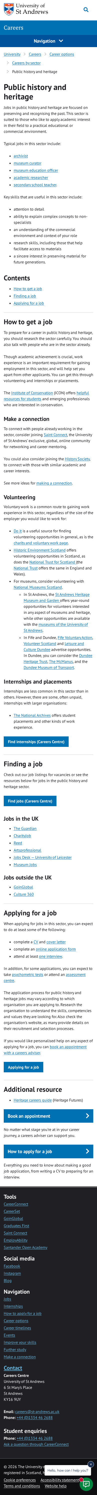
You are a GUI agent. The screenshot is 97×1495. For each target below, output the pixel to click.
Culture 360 (24, 894)
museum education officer (36, 170)
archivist (21, 155)
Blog (8, 1280)
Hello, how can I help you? (68, 1470)
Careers (13, 27)
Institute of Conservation (32, 392)
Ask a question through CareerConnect (36, 1444)
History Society (77, 458)
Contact (13, 1367)
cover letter (56, 941)
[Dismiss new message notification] (91, 1464)
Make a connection (20, 1356)
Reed (18, 842)
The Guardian (25, 828)
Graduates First (16, 1225)
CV (36, 941)
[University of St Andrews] (28, 9)
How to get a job (28, 288)
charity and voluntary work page (41, 542)
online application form (56, 948)
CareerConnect (16, 1203)
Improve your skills (20, 1342)
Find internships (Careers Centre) (36, 741)
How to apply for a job (23, 1313)
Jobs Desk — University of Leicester (43, 857)
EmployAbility (15, 1240)
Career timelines (17, 1327)
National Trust (26, 567)
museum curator (27, 162)
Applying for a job (29, 303)
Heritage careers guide (33, 1100)
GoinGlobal (23, 886)
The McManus (61, 661)
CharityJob (22, 835)
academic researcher (31, 177)
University (12, 54)
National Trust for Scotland (52, 561)
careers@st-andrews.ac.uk (37, 1411)
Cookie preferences (20, 1479)
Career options (61, 54)
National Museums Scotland (38, 587)
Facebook (12, 1265)
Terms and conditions (22, 1485)
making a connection (54, 482)
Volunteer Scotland (40, 643)
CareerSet (12, 1211)
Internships (13, 1306)
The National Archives (32, 715)
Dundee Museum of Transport (49, 667)
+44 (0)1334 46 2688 (35, 1417)
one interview (50, 956)
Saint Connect (55, 434)
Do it (18, 530)
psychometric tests (27, 974)
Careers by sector (26, 62)
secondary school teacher (35, 184)
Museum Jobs (25, 864)
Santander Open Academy (25, 1247)
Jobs (7, 1298)
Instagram (12, 1273)
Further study (15, 1349)
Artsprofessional (27, 850)
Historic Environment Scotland (40, 550)
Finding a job (25, 295)
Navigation (45, 41)
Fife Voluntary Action (75, 637)
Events (9, 1335)
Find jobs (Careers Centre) (30, 800)
